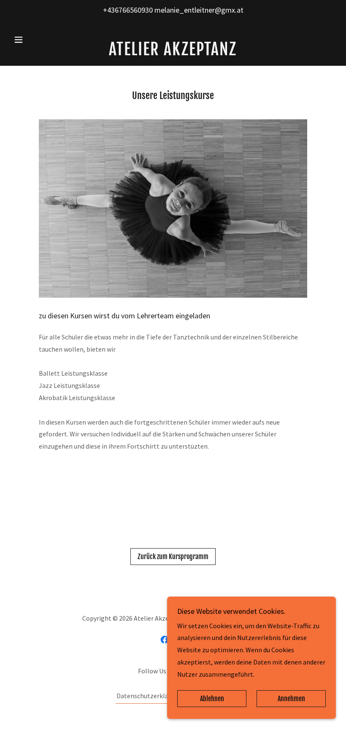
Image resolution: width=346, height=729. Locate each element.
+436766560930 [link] (128, 10)
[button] (34, 39)
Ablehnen (212, 698)
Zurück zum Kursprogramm (173, 556)
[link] (173, 52)
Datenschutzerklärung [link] (149, 695)
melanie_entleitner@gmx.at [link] (198, 10)
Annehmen (291, 698)
